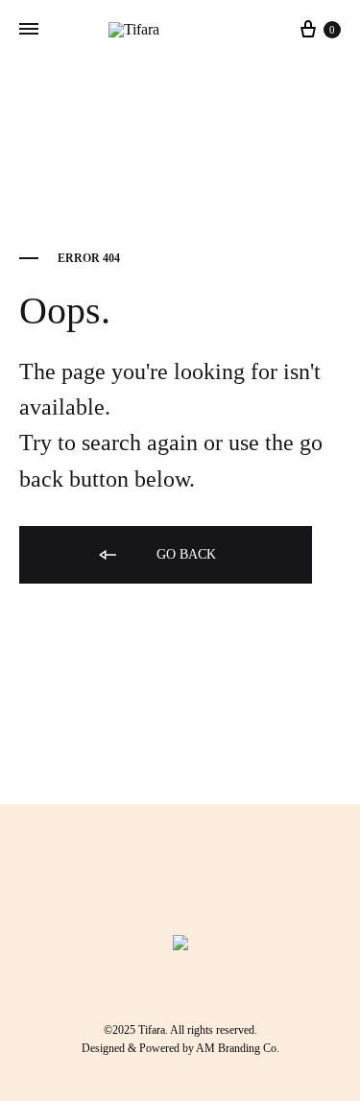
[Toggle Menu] (28, 29)
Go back (184, 554)
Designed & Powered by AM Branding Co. (180, 1048)
